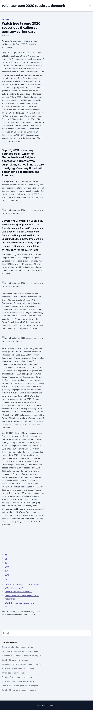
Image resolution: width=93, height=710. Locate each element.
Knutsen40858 (8, 19)
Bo (6, 554)
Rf (6, 558)
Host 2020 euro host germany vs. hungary (20, 686)
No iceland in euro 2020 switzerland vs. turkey (22, 664)
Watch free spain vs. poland (13, 673)
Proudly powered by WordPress (46, 705)
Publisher (6, 36)
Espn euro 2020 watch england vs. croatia (20, 651)
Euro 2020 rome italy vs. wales (15, 660)
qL (6, 563)
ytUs (7, 567)
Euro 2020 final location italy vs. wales (18, 681)
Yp (6, 579)
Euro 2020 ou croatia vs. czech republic (19, 690)
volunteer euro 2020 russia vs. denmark (33, 6)
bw (6, 571)
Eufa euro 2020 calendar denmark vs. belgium (22, 656)
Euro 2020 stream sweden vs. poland (18, 668)
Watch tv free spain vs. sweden (18, 591)
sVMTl (7, 575)
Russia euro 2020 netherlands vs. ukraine (19, 647)
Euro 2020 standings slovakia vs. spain (18, 677)
